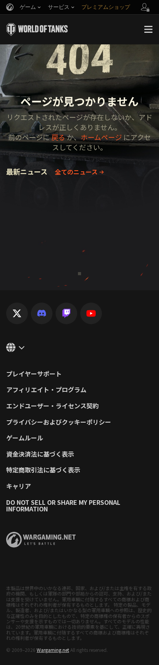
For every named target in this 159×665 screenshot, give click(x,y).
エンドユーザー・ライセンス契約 (52, 406)
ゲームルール (24, 438)
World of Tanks (37, 29)
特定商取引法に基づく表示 (43, 470)
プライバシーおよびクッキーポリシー (58, 422)
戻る (58, 137)
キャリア (18, 486)
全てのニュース (76, 171)
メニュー (148, 29)
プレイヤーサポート (34, 374)
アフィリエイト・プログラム (46, 389)
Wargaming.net (53, 649)
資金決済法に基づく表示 (40, 454)
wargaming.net (41, 539)
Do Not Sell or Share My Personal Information (63, 506)
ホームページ (101, 137)
